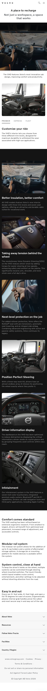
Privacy (38, 659)
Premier (6, 121)
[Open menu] (43, 3)
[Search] (39, 3)
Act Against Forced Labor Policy (24, 673)
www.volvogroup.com (14, 659)
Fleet (28, 121)
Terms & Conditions (23, 664)
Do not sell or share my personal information (23, 668)
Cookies (29, 659)
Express (18, 121)
